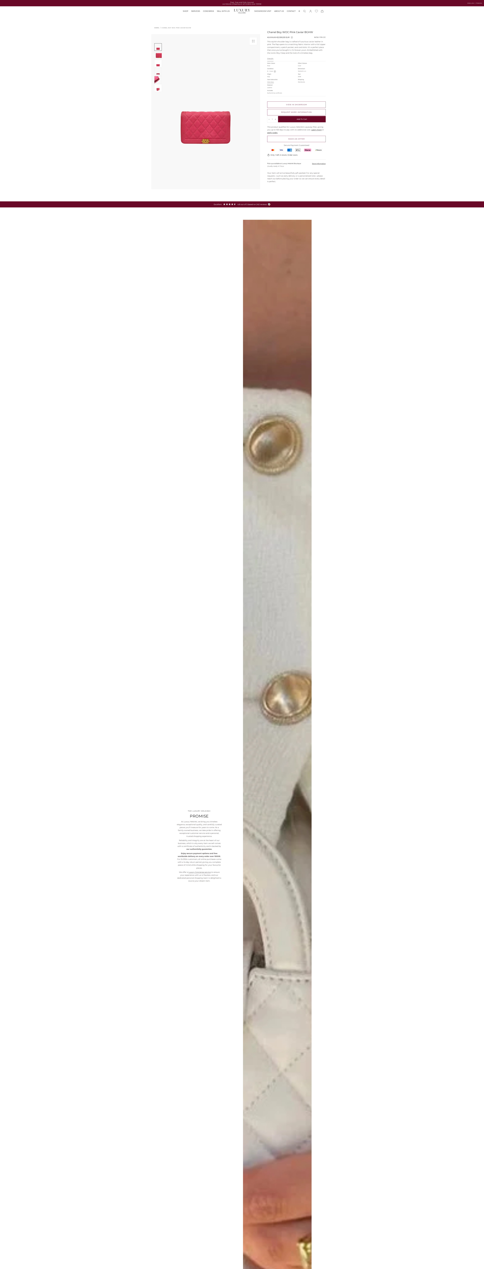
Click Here (270, 82)
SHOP (185, 11)
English (470, 3)
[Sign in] (310, 11)
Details (270, 59)
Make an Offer (296, 139)
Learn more (316, 130)
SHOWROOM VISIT (262, 11)
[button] (299, 11)
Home (156, 28)
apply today (272, 133)
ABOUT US (279, 11)
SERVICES (195, 11)
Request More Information (296, 112)
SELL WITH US (223, 11)
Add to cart (302, 119)
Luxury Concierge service (200, 872)
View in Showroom (296, 105)
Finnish (479, 3)
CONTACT (291, 11)
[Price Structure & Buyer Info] (292, 37)
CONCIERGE (208, 11)
